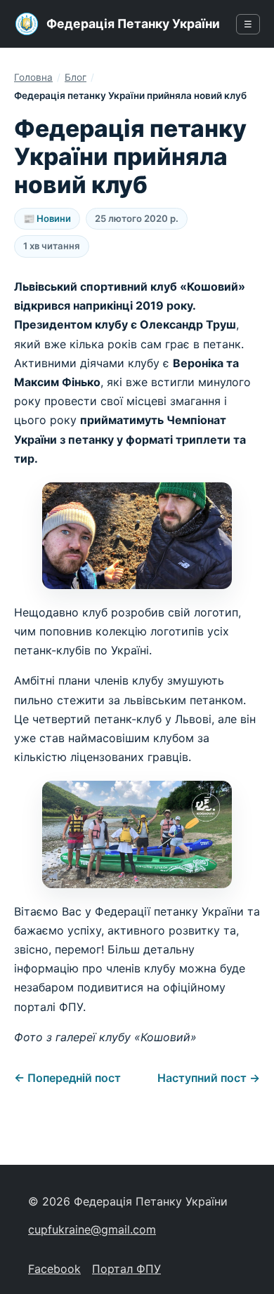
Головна (33, 77)
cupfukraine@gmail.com (92, 1229)
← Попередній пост (67, 1078)
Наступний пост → (208, 1078)
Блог (75, 77)
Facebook (54, 1269)
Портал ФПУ (126, 1269)
